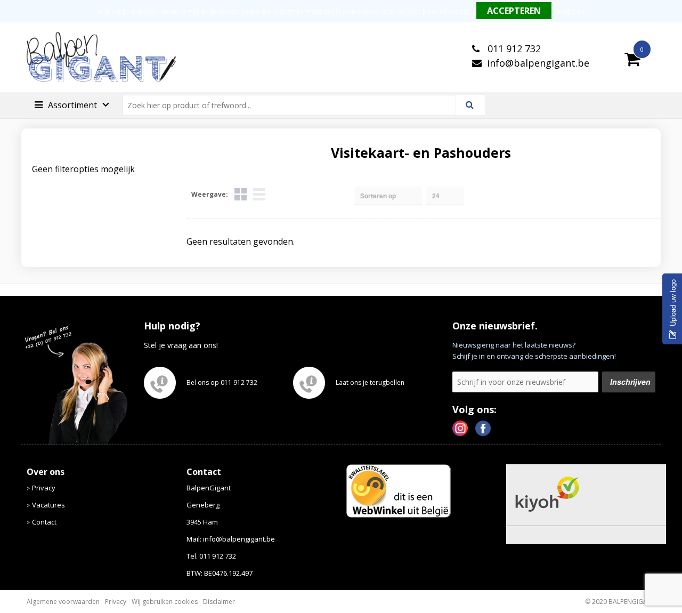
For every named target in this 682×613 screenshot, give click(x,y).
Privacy (43, 488)
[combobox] (294, 105)
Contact (44, 522)
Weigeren (569, 11)
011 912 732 (513, 48)
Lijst (259, 194)
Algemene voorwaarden (63, 601)
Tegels (240, 194)
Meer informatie (447, 11)
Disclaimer (219, 601)
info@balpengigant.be (538, 63)
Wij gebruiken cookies (165, 601)
